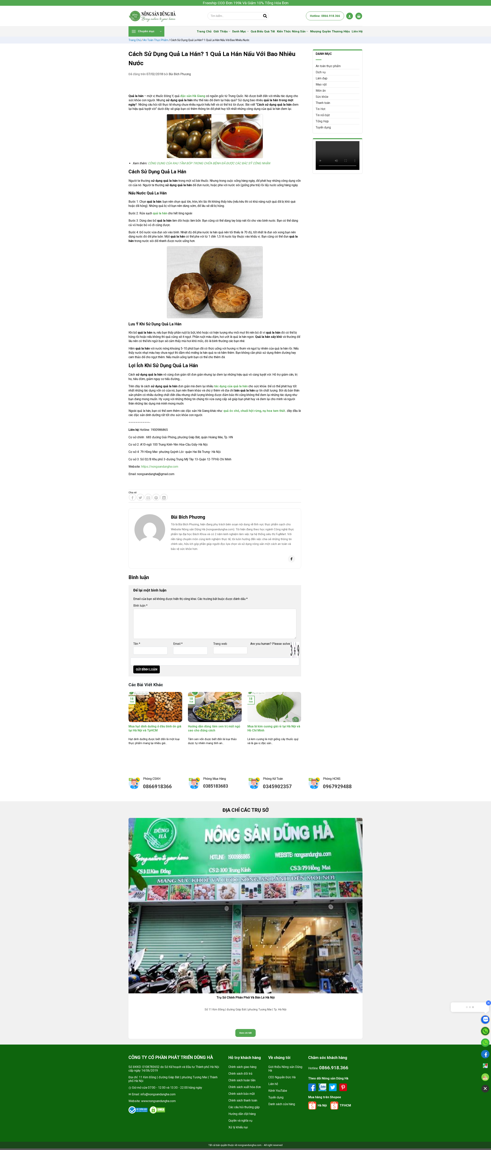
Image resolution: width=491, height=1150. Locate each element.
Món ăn (321, 90)
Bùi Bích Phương (180, 74)
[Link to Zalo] (323, 1087)
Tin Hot (320, 109)
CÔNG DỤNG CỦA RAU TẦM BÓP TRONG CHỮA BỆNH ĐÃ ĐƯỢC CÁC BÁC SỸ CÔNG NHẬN (209, 163)
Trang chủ (135, 40)
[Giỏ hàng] (358, 16)
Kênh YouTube (277, 1090)
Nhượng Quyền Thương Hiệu (330, 31)
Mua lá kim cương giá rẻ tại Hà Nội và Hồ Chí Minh (273, 728)
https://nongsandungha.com (159, 466)
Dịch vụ (321, 72)
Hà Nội (322, 1105)
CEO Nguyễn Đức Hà (282, 1077)
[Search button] (265, 16)
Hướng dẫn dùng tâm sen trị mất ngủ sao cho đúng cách (214, 728)
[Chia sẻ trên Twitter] (140, 497)
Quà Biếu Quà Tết (263, 31)
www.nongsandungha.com (158, 1101)
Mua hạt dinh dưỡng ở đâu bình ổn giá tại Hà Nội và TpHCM (155, 728)
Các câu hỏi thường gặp (244, 1107)
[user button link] (349, 16)
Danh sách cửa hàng (281, 1104)
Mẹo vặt (321, 84)
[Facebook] (291, 559)
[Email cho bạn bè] (148, 497)
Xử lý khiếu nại (238, 1127)
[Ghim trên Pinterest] (156, 497)
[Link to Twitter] (333, 1087)
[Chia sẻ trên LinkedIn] (164, 497)
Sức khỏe (322, 97)
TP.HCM (345, 1105)
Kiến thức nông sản (291, 31)
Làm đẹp (321, 78)
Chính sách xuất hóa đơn (244, 1087)
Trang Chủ (204, 31)
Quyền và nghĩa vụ (240, 1120)
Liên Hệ (357, 31)
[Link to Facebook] (312, 1087)
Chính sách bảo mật (241, 1094)
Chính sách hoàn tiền (241, 1080)
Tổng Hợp (322, 121)
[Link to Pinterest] (343, 1087)
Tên (136, 644)
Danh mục (239, 31)
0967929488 (337, 786)
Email (178, 644)
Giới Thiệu (220, 31)
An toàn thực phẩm (155, 40)
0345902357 (277, 786)
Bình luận (140, 605)
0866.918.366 (333, 1067)
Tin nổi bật (323, 115)
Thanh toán (323, 103)
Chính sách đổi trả (240, 1073)
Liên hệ (273, 1084)
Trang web (220, 644)
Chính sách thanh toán (242, 1100)
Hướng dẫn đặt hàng (242, 1114)
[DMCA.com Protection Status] (157, 1110)
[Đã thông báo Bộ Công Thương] (138, 1110)
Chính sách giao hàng (242, 1067)
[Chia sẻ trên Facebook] (132, 497)
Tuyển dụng (323, 127)
